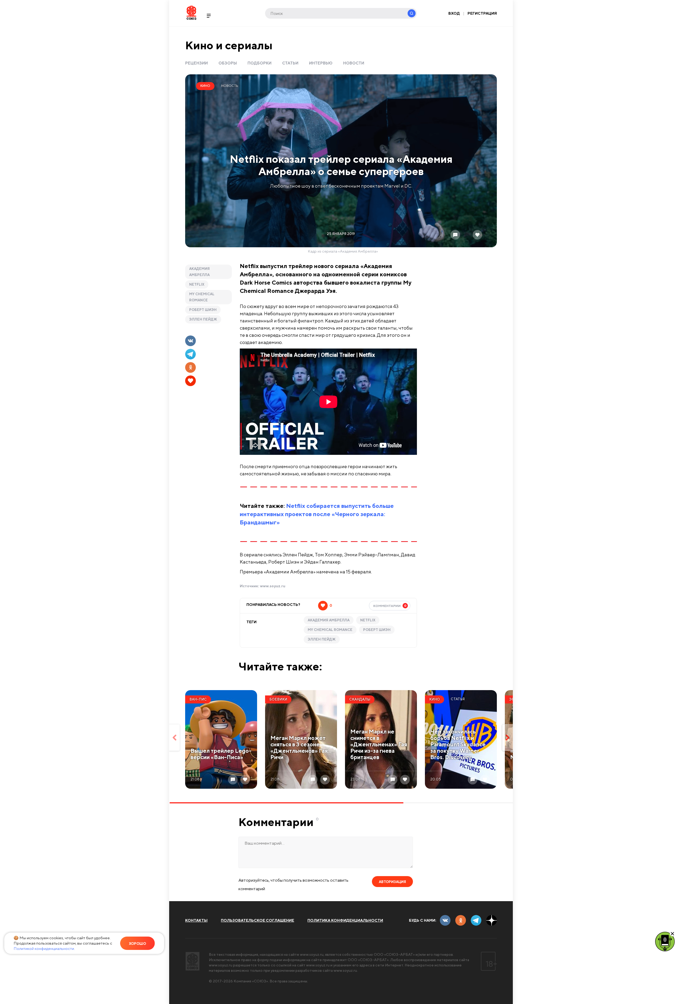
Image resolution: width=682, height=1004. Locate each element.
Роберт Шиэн (203, 310)
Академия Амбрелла (199, 272)
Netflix (196, 284)
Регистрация (482, 13)
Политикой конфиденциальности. (44, 948)
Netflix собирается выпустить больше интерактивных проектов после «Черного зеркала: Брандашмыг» (317, 514)
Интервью (320, 63)
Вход (454, 13)
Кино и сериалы (229, 45)
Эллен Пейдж (203, 319)
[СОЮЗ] (192, 961)
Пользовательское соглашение (257, 920)
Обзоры (227, 63)
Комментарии (390, 606)
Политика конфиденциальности (345, 920)
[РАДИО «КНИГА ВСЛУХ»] (665, 941)
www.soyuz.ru (272, 586)
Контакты (196, 920)
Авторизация (392, 882)
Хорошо (137, 944)
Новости (353, 63)
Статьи (290, 63)
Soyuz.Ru (191, 12)
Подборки (259, 63)
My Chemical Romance (201, 297)
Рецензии (196, 63)
